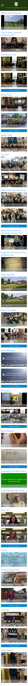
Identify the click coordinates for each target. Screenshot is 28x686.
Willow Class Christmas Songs (13, 190)
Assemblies (5, 390)
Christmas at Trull (8, 54)
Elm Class (5, 154)
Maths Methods (7, 431)
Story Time (5, 510)
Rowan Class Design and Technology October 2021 (11, 231)
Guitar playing (7, 650)
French (4, 550)
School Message (8, 350)
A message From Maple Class (13, 471)
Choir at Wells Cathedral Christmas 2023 (11, 33)
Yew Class (5, 610)
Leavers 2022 (6, 135)
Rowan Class (6, 95)
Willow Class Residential (11, 13)
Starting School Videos (10, 569)
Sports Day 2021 (8, 274)
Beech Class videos (9, 310)
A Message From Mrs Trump (13, 490)
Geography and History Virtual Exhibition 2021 (13, 253)
